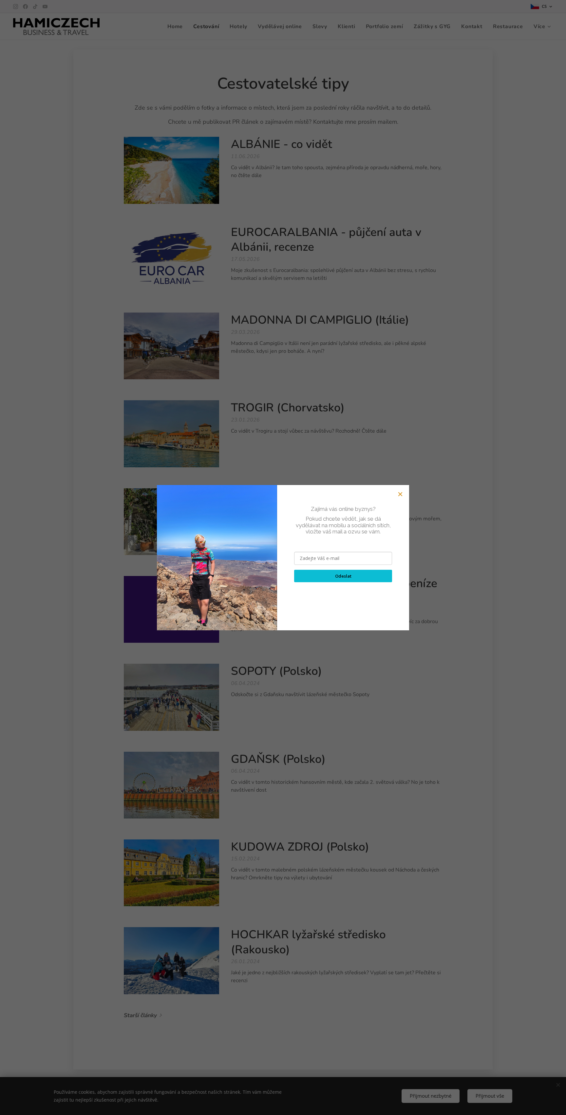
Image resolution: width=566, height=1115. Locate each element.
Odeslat (343, 576)
